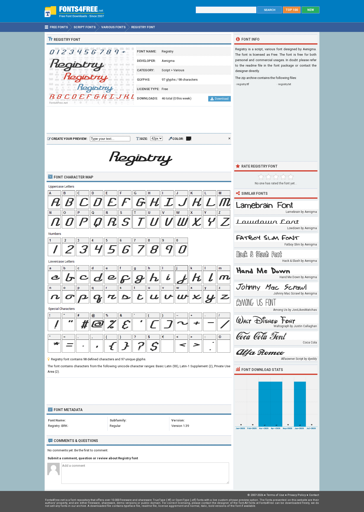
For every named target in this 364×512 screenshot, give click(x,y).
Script (166, 70)
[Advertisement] (139, 120)
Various (178, 70)
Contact (314, 495)
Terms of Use (275, 495)
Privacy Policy (296, 495)
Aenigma (168, 61)
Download (222, 98)
